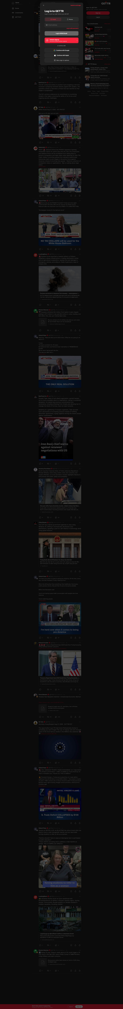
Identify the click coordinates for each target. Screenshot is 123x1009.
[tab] (53, 19)
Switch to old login (76, 5)
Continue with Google (62, 50)
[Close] (43, 5)
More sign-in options (62, 60)
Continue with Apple (63, 55)
